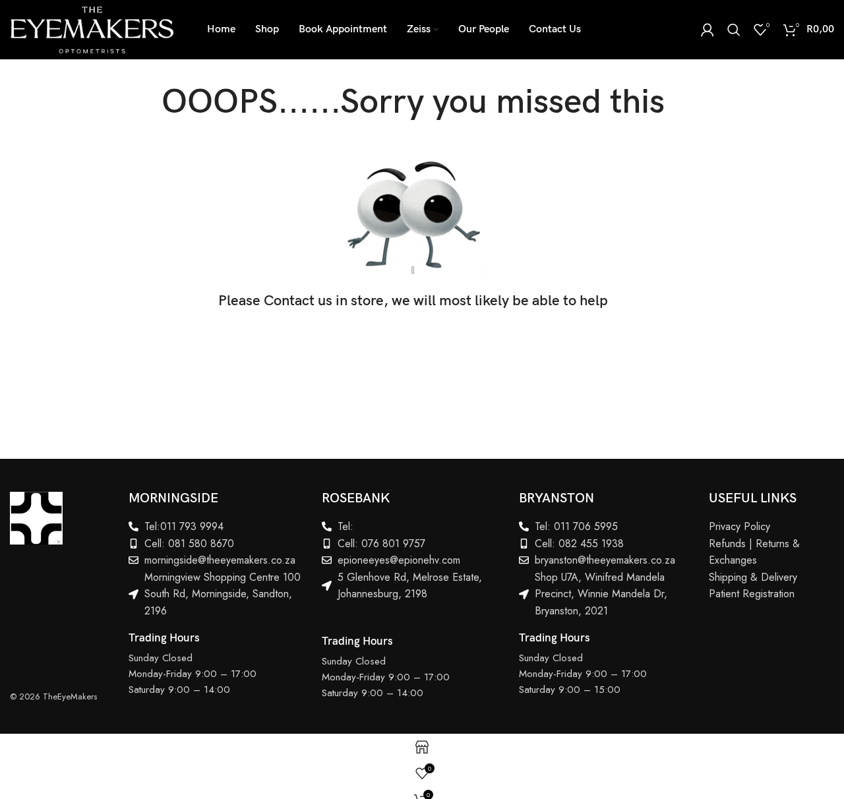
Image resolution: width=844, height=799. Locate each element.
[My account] (707, 29)
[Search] (734, 29)
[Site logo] (92, 28)
